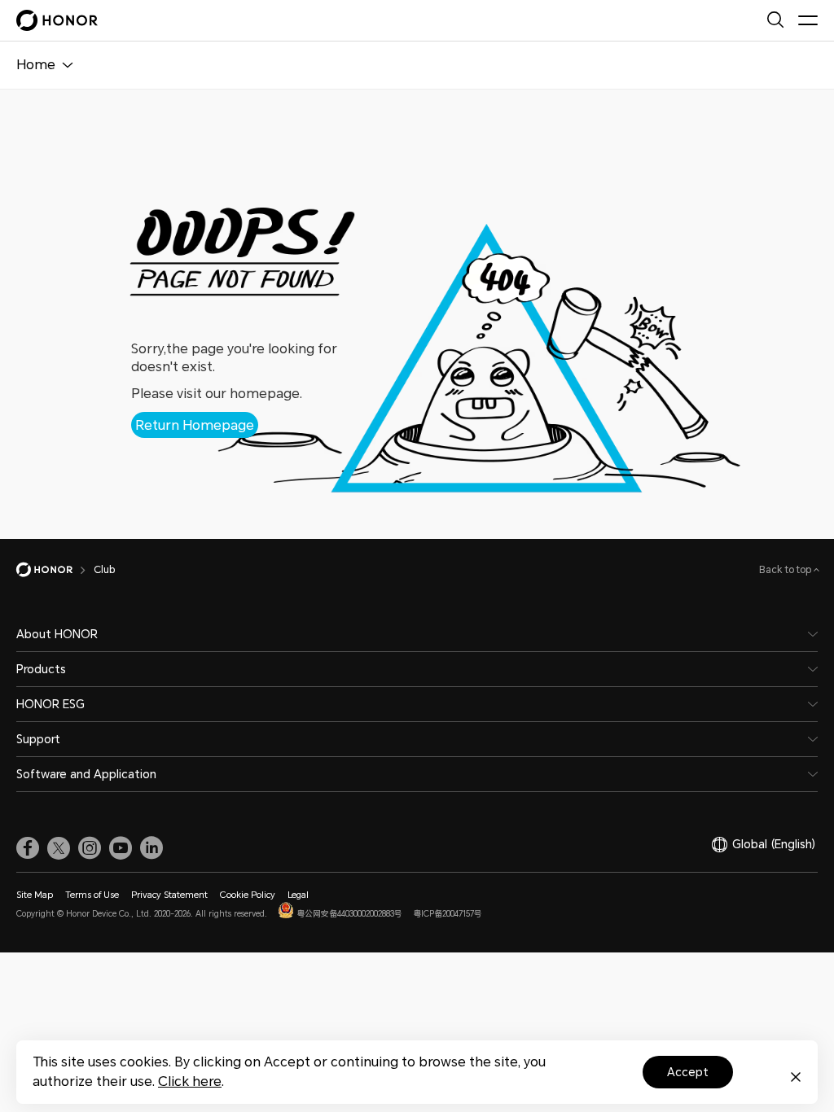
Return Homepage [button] (194, 425)
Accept (688, 1072)
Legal (298, 895)
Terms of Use (92, 895)
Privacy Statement (169, 895)
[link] (27, 848)
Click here (190, 1081)
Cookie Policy (247, 895)
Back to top (786, 570)
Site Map (34, 895)
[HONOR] (55, 569)
